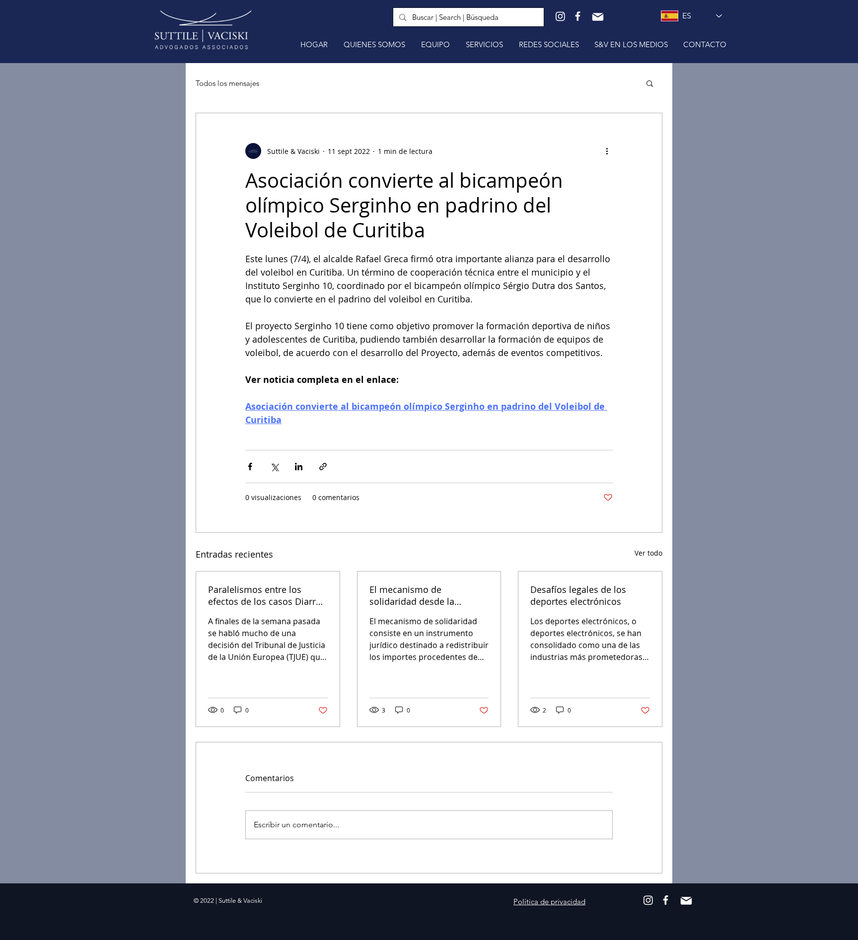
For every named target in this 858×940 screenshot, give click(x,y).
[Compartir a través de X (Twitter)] (274, 466)
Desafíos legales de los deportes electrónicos (578, 595)
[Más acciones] (607, 151)
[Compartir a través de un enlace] (323, 466)
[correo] (597, 16)
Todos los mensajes (227, 83)
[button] (649, 83)
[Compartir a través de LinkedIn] (298, 466)
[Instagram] (560, 16)
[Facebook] (578, 16)
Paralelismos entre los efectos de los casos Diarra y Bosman (264, 595)
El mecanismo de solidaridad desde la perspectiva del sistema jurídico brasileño (418, 595)
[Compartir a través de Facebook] (250, 466)
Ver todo (648, 553)
